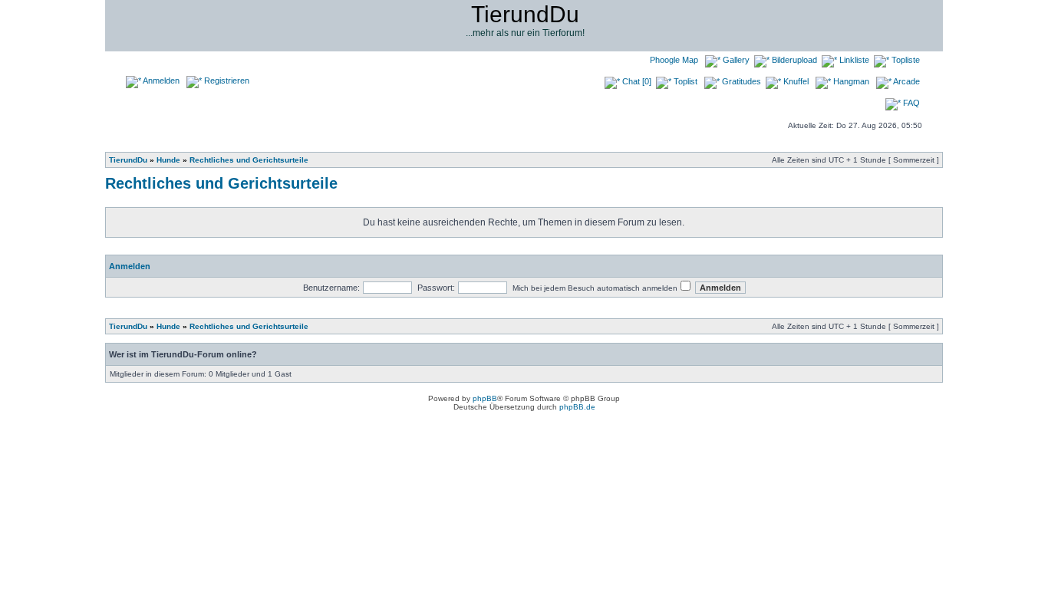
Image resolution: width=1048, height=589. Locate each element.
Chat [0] (635, 81)
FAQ (910, 102)
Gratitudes (740, 81)
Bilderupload (793, 59)
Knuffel (795, 81)
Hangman (850, 81)
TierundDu (128, 160)
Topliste (904, 59)
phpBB (485, 398)
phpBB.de (577, 407)
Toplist (684, 81)
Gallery (735, 59)
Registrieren (225, 80)
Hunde (168, 160)
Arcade (905, 81)
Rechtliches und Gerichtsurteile (248, 160)
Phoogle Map (673, 59)
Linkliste (853, 59)
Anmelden (160, 80)
